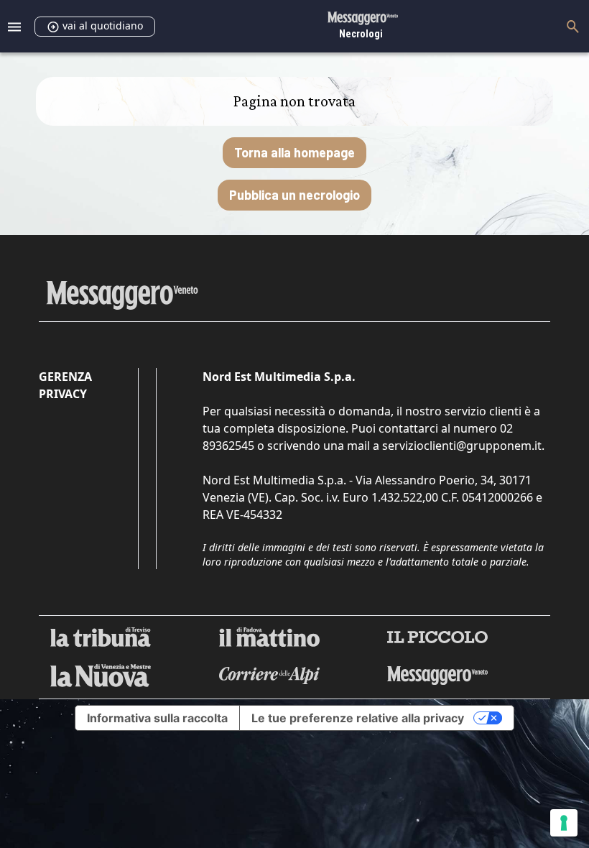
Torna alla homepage (294, 152)
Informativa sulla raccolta (157, 718)
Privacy (63, 394)
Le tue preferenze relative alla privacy (357, 718)
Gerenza (65, 376)
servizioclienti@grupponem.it (462, 445)
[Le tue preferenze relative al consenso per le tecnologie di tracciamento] (564, 823)
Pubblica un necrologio (294, 195)
